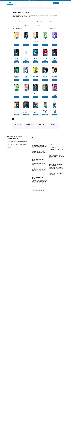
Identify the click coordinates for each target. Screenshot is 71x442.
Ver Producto (16, 62)
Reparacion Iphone (34, 171)
